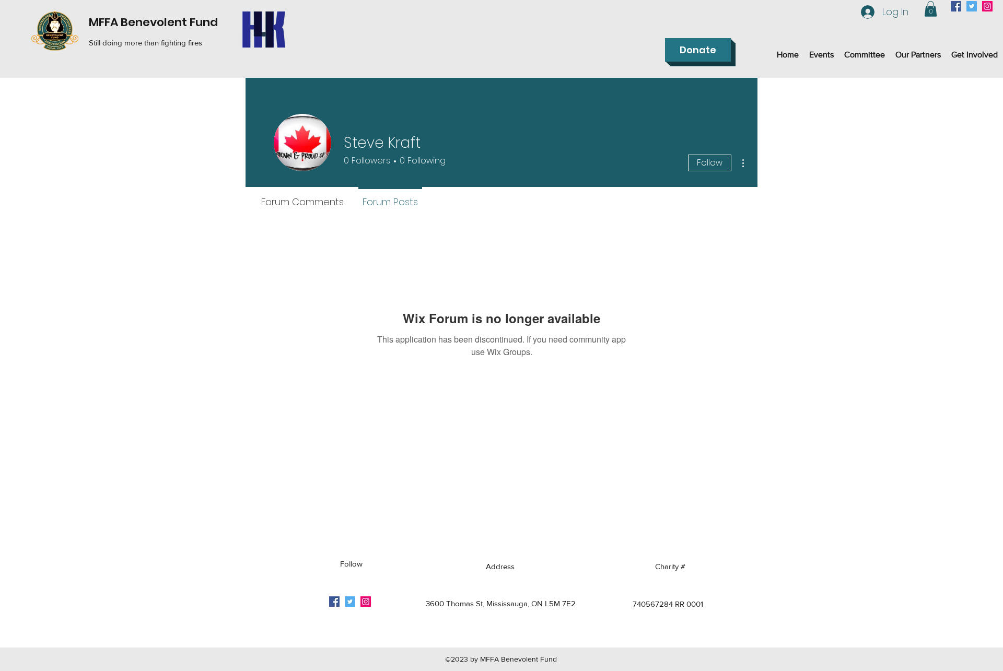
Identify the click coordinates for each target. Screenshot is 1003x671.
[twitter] (971, 6)
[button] (930, 9)
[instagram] (987, 6)
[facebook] (956, 6)
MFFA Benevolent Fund (153, 22)
